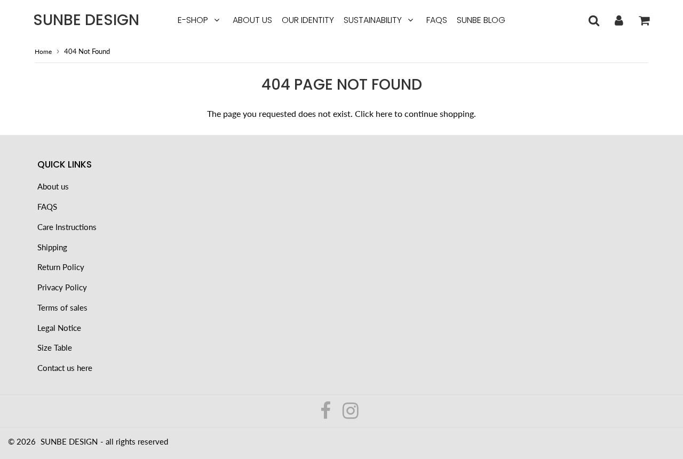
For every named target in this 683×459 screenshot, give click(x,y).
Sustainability (373, 20)
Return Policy (60, 267)
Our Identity (308, 20)
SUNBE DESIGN (86, 20)
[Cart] (644, 20)
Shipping (52, 247)
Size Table (54, 347)
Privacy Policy (62, 287)
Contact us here (64, 368)
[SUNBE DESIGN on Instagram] (350, 414)
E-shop (193, 20)
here (384, 113)
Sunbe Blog (481, 20)
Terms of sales (62, 307)
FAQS (436, 20)
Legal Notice (59, 328)
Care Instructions (67, 227)
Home (43, 52)
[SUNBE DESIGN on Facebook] (326, 414)
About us (252, 20)
